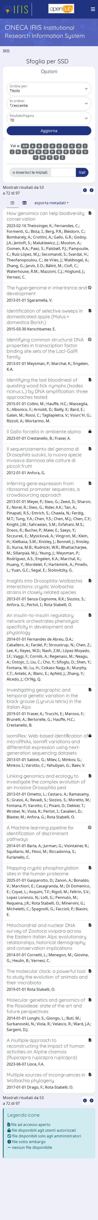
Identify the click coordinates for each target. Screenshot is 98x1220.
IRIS (6, 51)
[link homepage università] (61, 9)
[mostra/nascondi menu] (93, 9)
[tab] (13, 203)
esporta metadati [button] (50, 202)
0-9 (25, 146)
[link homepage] (17, 9)
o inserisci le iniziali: (30, 172)
